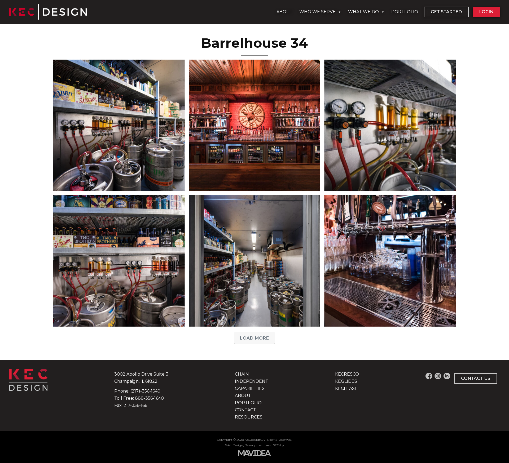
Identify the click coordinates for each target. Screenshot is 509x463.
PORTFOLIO (404, 11)
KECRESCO (347, 374)
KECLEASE (346, 388)
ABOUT (285, 11)
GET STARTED (446, 11)
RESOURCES (248, 417)
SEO (276, 445)
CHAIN (242, 374)
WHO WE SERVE (317, 11)
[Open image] (119, 125)
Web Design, (234, 445)
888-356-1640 (149, 398)
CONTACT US (475, 378)
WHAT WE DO (363, 11)
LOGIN (486, 11)
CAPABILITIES (250, 388)
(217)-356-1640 (145, 391)
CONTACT (245, 409)
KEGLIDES (346, 381)
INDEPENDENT (251, 381)
